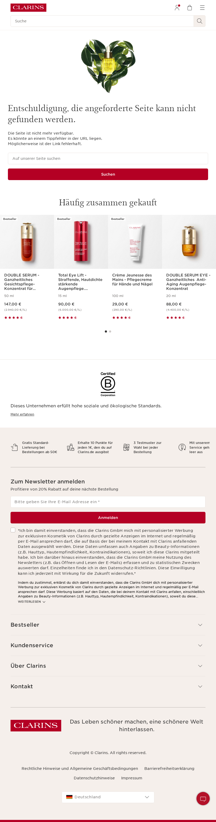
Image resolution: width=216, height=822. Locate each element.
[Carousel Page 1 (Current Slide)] (106, 331)
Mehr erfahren (22, 414)
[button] (108, 629)
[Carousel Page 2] (110, 331)
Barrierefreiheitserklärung (169, 773)
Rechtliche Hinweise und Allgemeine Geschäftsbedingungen (80, 773)
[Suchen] (199, 21)
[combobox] (108, 802)
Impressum (131, 783)
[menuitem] (177, 7)
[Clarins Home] (28, 7)
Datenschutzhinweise (94, 783)
